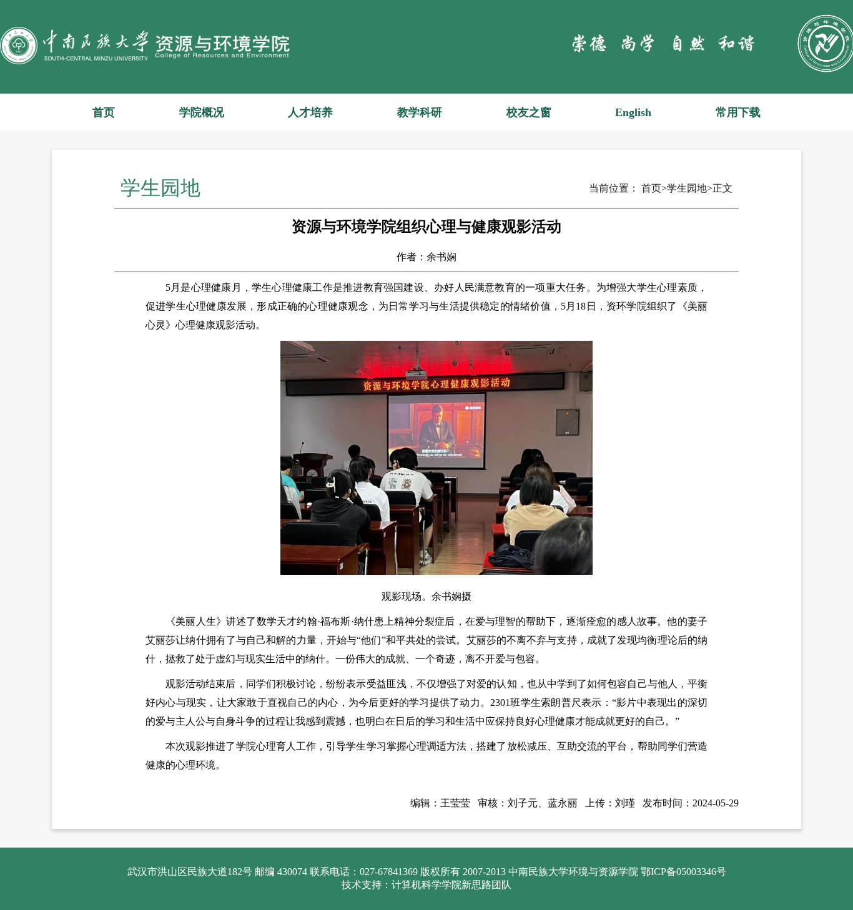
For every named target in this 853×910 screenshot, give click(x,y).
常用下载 (738, 112)
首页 (103, 112)
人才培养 (310, 112)
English (633, 112)
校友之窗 (528, 112)
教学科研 (419, 112)
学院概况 (201, 112)
